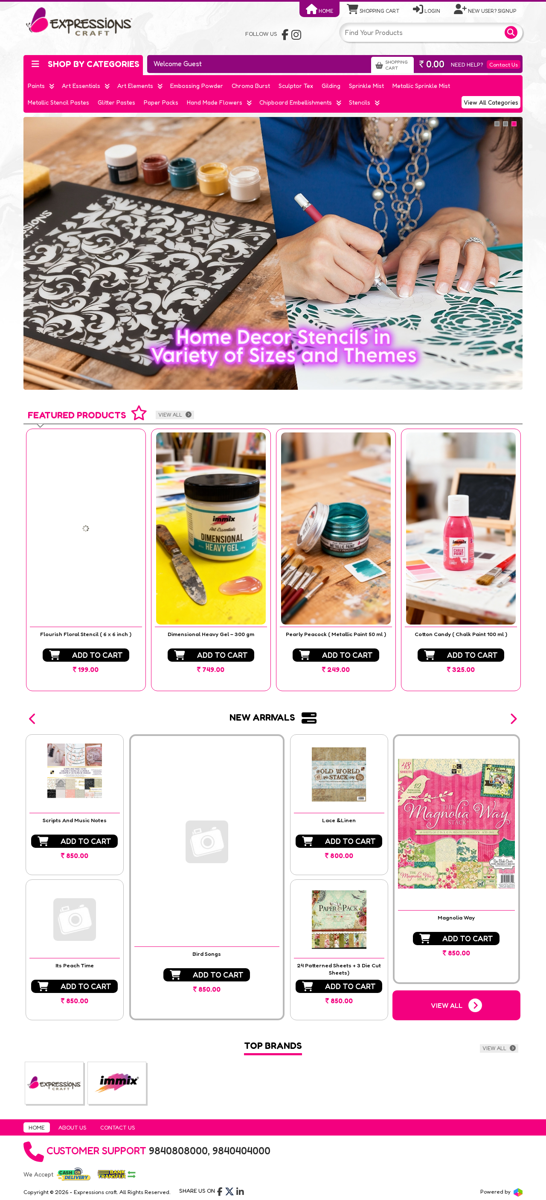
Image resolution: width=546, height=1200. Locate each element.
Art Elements (135, 85)
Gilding (331, 85)
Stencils (359, 102)
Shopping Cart (378, 11)
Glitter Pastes (116, 102)
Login (431, 11)
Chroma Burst (251, 85)
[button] (33, 719)
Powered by (496, 1191)
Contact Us (503, 64)
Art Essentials (81, 85)
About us (72, 1127)
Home (325, 11)
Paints (36, 85)
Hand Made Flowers (214, 102)
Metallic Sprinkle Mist (421, 85)
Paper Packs (161, 102)
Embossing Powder (196, 85)
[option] (85, 559)
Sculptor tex (296, 85)
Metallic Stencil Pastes (58, 102)
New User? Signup (491, 11)
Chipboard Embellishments (295, 102)
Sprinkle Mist (366, 85)
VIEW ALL (170, 415)
